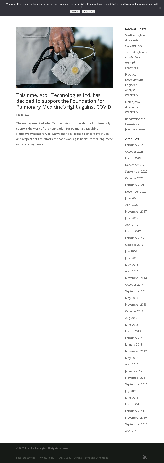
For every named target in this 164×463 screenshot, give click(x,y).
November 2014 (136, 278)
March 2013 (133, 331)
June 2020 (131, 198)
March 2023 (133, 158)
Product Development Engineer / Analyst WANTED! (134, 84)
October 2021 (134, 178)
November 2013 (136, 304)
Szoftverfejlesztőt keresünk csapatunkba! (136, 40)
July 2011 (131, 391)
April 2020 (131, 205)
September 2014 (136, 291)
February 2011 (134, 411)
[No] (160, 7)
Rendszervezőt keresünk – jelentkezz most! (136, 124)
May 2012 (131, 358)
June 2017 (131, 218)
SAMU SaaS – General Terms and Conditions (83, 457)
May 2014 (131, 298)
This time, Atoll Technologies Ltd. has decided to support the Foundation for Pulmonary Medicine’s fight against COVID (63, 101)
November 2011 (136, 378)
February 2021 (134, 185)
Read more (88, 11)
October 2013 (134, 311)
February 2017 (134, 238)
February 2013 (134, 338)
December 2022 (135, 165)
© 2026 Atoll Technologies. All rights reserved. (43, 448)
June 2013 (131, 324)
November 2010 (136, 417)
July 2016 (131, 251)
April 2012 (131, 364)
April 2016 (131, 271)
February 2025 (134, 145)
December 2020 (135, 191)
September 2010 (136, 424)
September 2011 (136, 384)
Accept (75, 11)
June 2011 (131, 398)
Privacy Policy (46, 457)
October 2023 (134, 151)
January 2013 (133, 344)
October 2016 (134, 245)
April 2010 (131, 431)
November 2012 (136, 351)
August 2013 (133, 318)
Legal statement (25, 457)
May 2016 (131, 265)
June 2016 (131, 258)
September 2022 (136, 171)
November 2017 (136, 211)
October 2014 (134, 284)
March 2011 (133, 404)
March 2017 (133, 231)
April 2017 (131, 225)
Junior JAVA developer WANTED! (132, 107)
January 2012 (133, 371)
